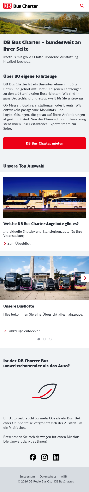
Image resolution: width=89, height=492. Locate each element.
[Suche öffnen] (82, 5)
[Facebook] (33, 457)
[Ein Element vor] (85, 278)
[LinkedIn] (56, 457)
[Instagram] (44, 457)
